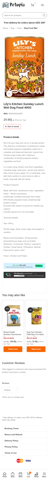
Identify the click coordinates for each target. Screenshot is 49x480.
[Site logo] (13, 5)
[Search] (44, 15)
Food (19, 28)
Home (5, 28)
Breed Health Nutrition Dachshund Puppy (12, 334)
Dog (12, 28)
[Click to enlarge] (9, 94)
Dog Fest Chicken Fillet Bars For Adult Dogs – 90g (35, 334)
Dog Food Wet (30, 28)
